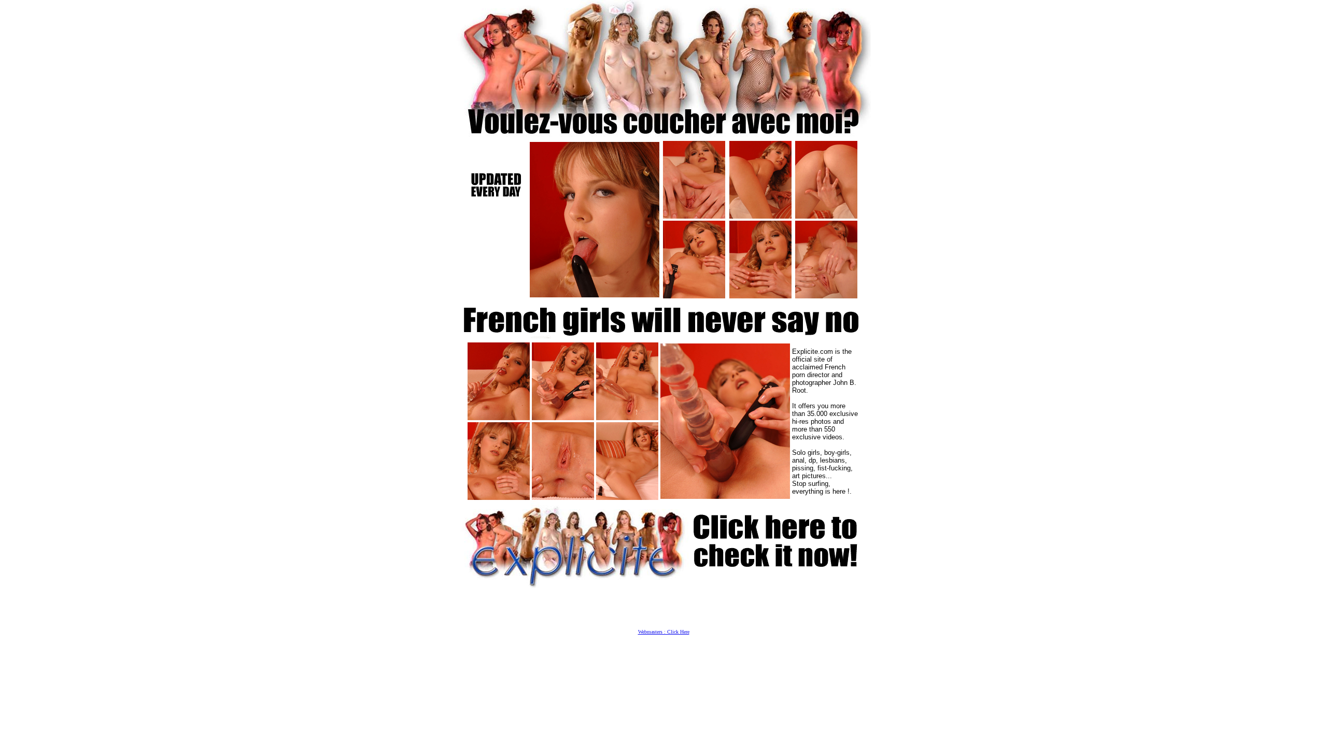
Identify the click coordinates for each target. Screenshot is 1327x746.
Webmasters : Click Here (663, 632)
